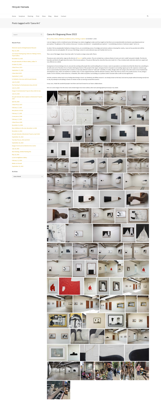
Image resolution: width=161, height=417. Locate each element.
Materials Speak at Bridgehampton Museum (24, 48)
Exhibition (61, 39)
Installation (68, 39)
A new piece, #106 (17, 116)
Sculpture (83, 39)
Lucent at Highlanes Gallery (19, 157)
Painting (77, 39)
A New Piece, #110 (17, 67)
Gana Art (79, 58)
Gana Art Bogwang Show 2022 (62, 34)
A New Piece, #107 (17, 104)
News (73, 39)
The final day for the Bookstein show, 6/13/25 (24, 85)
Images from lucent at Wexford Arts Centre (24, 146)
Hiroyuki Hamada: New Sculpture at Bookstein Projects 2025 (27, 98)
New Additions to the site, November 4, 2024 (24, 128)
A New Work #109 (17, 73)
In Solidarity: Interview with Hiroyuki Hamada (24, 79)
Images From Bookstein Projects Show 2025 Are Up (26, 91)
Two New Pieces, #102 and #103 (21, 140)
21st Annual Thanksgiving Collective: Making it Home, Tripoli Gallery (26, 54)
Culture (56, 39)
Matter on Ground (17, 163)
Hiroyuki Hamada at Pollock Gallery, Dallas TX (24, 61)
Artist (52, 39)
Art (49, 39)
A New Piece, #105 (17, 122)
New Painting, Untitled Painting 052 (21, 151)
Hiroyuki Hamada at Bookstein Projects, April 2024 (26, 134)
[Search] (148, 16)
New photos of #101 (17, 110)
